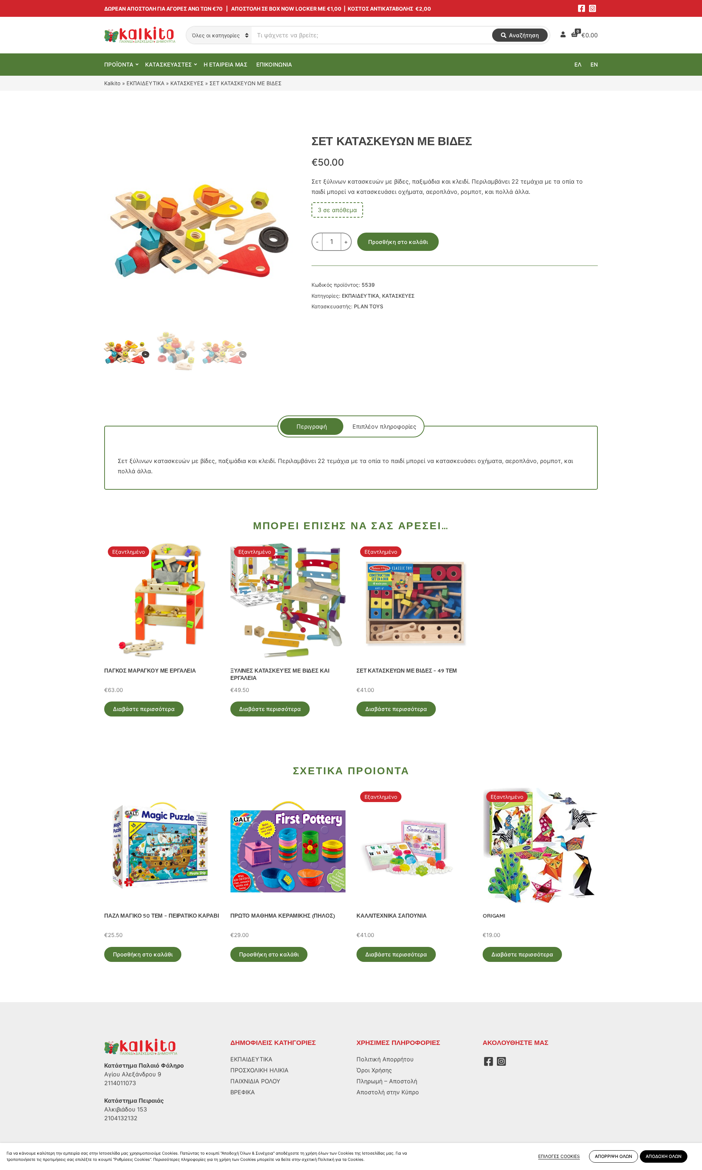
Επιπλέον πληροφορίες (384, 426)
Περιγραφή (312, 426)
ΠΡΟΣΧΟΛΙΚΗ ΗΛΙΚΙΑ (259, 1070)
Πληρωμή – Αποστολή (386, 1081)
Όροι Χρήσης (374, 1070)
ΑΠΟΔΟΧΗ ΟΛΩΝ (664, 1156)
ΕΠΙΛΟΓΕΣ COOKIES (559, 1156)
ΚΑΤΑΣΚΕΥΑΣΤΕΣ (168, 64)
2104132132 (120, 1118)
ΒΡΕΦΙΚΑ (242, 1092)
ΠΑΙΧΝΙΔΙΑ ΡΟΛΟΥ (255, 1081)
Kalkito (112, 83)
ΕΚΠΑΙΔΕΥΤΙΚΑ (146, 83)
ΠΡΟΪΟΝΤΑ (118, 64)
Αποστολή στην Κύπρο (387, 1092)
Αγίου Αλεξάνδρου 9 (132, 1074)
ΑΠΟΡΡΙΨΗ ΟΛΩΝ (613, 1156)
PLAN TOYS (368, 306)
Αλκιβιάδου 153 (125, 1109)
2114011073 (120, 1083)
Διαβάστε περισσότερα (144, 709)
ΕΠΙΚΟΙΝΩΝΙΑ (274, 64)
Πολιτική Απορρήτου (385, 1059)
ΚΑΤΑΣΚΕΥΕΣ (187, 83)
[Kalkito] (140, 1046)
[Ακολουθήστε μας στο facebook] (581, 8)
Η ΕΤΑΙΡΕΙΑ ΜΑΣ (226, 64)
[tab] (311, 426)
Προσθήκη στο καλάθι (398, 241)
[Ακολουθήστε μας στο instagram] (592, 8)
